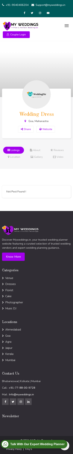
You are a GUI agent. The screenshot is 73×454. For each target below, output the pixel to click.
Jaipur (8, 348)
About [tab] (36, 150)
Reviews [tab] (58, 150)
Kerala (9, 354)
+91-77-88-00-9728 (22, 388)
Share (27, 129)
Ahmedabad (13, 329)
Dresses (10, 284)
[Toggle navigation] (66, 25)
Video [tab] (59, 157)
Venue (9, 278)
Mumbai (10, 360)
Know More (13, 257)
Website (47, 129)
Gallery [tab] (38, 157)
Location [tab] (14, 157)
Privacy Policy (14, 449)
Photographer (14, 302)
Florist (9, 290)
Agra (8, 342)
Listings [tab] (15, 150)
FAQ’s (28, 449)
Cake (8, 296)
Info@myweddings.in (21, 394)
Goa (7, 336)
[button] (16, 34)
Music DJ (10, 308)
